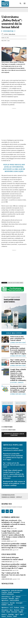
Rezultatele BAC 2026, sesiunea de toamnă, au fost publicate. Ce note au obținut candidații (18, 389)
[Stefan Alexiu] (2, 34)
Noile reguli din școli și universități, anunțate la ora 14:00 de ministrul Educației (7, 417)
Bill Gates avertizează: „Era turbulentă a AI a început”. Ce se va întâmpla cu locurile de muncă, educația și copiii (13, 523)
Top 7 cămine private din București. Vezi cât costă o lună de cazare (18, 361)
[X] (6, 44)
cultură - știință (17, 382)
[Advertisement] (14, 123)
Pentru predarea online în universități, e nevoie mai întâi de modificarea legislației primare (20, 417)
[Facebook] (2, 44)
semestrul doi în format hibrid (15, 282)
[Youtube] (11, 511)
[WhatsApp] (13, 44)
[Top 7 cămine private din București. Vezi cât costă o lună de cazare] (5, 362)
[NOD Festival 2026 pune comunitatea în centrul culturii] (5, 339)
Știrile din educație (18, 342)
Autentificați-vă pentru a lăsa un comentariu (14, 434)
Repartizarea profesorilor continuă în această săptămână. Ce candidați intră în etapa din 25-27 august (18, 350)
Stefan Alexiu (12, 34)
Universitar (8, 31)
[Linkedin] (16, 44)
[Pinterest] (9, 44)
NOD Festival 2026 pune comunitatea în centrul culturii (17, 338)
